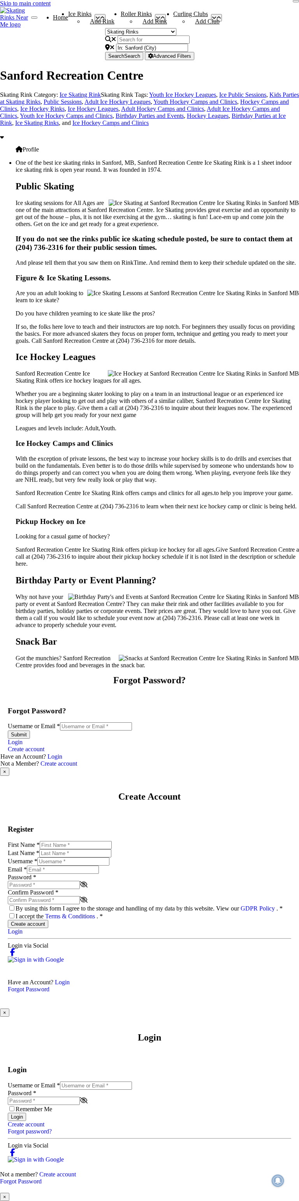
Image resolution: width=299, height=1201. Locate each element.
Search (124, 56)
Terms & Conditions (71, 916)
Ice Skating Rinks (37, 122)
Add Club (207, 21)
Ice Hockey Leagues (93, 108)
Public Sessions (63, 101)
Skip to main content (25, 3)
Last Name (23, 853)
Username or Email (34, 726)
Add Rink (102, 21)
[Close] (296, 1)
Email (17, 869)
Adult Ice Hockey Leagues (117, 101)
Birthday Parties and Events (150, 115)
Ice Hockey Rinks (42, 108)
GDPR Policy (258, 908)
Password (22, 877)
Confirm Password (33, 892)
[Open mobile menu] (34, 17)
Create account (26, 749)
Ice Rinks (79, 15)
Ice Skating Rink (80, 94)
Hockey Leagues (208, 115)
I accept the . (59, 916)
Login (15, 742)
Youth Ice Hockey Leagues (182, 94)
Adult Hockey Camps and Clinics (162, 108)
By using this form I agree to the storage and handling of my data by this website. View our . (149, 908)
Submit (19, 735)
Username (22, 861)
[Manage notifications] (278, 1180)
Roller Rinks (136, 15)
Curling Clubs (190, 15)
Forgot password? (30, 1131)
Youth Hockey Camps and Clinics (195, 101)
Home (60, 17)
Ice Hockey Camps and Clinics (110, 122)
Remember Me (34, 1109)
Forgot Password (28, 989)
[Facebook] (13, 952)
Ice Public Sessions (242, 94)
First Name (24, 844)
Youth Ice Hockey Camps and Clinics (66, 115)
